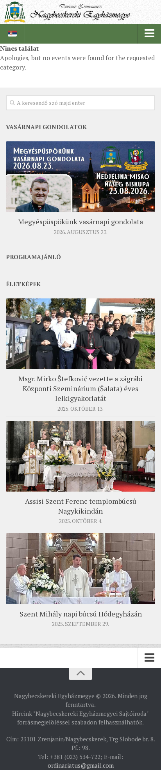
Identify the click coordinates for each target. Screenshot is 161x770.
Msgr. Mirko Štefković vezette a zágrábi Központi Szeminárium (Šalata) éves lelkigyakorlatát (80, 388)
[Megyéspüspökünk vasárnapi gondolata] (80, 176)
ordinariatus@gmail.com (81, 765)
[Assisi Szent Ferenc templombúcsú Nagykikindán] (80, 456)
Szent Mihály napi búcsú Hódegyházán (81, 613)
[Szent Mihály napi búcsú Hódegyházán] (80, 568)
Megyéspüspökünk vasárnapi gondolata (80, 221)
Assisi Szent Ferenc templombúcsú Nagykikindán (80, 506)
